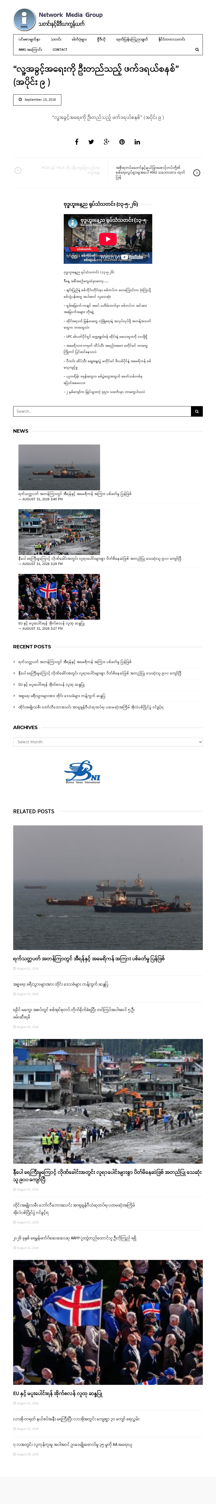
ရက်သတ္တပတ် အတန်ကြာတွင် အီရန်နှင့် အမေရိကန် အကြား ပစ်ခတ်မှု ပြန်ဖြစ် (75, 494)
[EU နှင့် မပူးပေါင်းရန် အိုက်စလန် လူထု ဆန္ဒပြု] (59, 597)
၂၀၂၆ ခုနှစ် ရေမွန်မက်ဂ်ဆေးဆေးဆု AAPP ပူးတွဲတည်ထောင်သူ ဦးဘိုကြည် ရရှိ (74, 1238)
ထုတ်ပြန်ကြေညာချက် (132, 40)
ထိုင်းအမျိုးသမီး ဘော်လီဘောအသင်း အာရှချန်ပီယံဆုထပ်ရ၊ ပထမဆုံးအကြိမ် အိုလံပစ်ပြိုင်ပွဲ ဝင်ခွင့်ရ (91, 707)
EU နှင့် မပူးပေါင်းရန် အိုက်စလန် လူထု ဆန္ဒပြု (51, 623)
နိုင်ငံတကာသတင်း (172, 40)
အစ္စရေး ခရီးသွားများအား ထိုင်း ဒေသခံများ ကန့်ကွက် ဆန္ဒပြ (62, 696)
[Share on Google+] (106, 142)
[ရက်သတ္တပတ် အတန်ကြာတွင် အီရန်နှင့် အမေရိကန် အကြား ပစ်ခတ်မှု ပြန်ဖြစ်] (59, 467)
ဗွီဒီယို (101, 40)
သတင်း (56, 40)
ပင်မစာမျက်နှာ (29, 40)
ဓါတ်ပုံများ (79, 40)
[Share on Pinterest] (122, 142)
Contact (60, 50)
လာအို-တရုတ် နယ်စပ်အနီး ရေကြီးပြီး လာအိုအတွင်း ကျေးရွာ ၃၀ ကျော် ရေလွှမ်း (76, 1419)
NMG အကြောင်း (30, 50)
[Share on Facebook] (76, 142)
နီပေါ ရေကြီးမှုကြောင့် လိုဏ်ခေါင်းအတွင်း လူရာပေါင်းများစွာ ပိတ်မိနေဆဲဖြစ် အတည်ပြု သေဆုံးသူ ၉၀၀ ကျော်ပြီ (99, 559)
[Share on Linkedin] (137, 142)
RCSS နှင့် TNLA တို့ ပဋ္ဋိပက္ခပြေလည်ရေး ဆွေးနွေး (71, 170)
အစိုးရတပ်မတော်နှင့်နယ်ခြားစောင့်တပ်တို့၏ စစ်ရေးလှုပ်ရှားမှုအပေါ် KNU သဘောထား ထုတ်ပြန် (150, 172)
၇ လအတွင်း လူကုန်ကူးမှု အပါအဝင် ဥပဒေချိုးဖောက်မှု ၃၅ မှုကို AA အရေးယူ (72, 1444)
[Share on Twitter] (91, 142)
